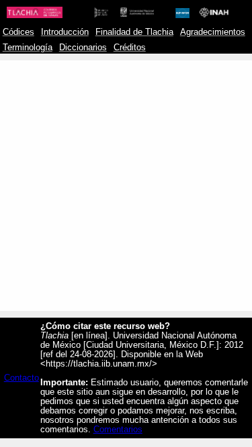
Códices (18, 32)
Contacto (21, 378)
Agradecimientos (212, 32)
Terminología (27, 47)
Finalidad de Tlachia (134, 32)
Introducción (65, 32)
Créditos (130, 47)
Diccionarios (83, 47)
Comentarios (117, 429)
